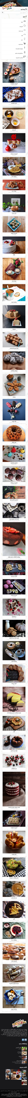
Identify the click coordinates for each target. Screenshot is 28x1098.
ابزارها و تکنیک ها (19, 49)
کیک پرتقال (14, 442)
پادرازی (14, 397)
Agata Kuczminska (18, 1095)
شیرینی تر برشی (14, 154)
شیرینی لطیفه (14, 233)
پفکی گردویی (18, 1047)
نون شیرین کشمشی (14, 348)
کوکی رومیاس (14, 576)
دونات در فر (14, 191)
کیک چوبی (14, 421)
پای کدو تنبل (14, 898)
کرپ (14, 919)
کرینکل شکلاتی (14, 371)
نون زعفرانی (14, 854)
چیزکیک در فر (14, 940)
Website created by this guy (6, 1094)
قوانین (18, 1093)
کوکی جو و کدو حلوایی (14, 638)
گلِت (14, 732)
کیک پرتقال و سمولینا (14, 878)
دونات (20, 1056)
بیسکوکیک (14, 617)
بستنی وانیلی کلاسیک (14, 983)
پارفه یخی (14, 281)
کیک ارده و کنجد (14, 751)
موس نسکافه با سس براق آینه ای (14, 713)
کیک (22, 22)
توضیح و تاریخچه (19, 57)
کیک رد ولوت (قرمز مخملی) (14, 807)
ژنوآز (14, 255)
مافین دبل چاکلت (14, 483)
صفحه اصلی (10, 1093)
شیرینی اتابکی (14, 596)
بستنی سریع (14, 1009)
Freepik (7, 1095)
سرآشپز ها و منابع (19, 53)
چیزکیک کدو (14, 177)
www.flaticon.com (9, 1096)
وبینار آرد (19, 1052)
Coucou (13, 1095)
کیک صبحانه (14, 684)
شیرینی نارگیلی (14, 828)
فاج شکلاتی (14, 769)
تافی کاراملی (14, 103)
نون (22, 35)
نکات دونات (18, 1061)
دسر (22, 40)
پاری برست (14, 213)
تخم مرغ (14, 130)
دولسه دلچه (14, 302)
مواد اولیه (21, 44)
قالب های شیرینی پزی (14, 519)
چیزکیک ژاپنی (14, 661)
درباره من (15, 1093)
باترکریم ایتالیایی (14, 463)
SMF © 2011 (18, 1094)
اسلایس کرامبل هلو (14, 500)
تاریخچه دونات (14, 961)
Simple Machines (24, 1094)
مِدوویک (14, 329)
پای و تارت (21, 31)
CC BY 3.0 (20, 1096)
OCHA (11, 1095)
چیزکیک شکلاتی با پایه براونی (14, 557)
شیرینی (21, 26)
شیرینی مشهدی (14, 84)
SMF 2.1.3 (13, 1094)
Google (23, 1095)
